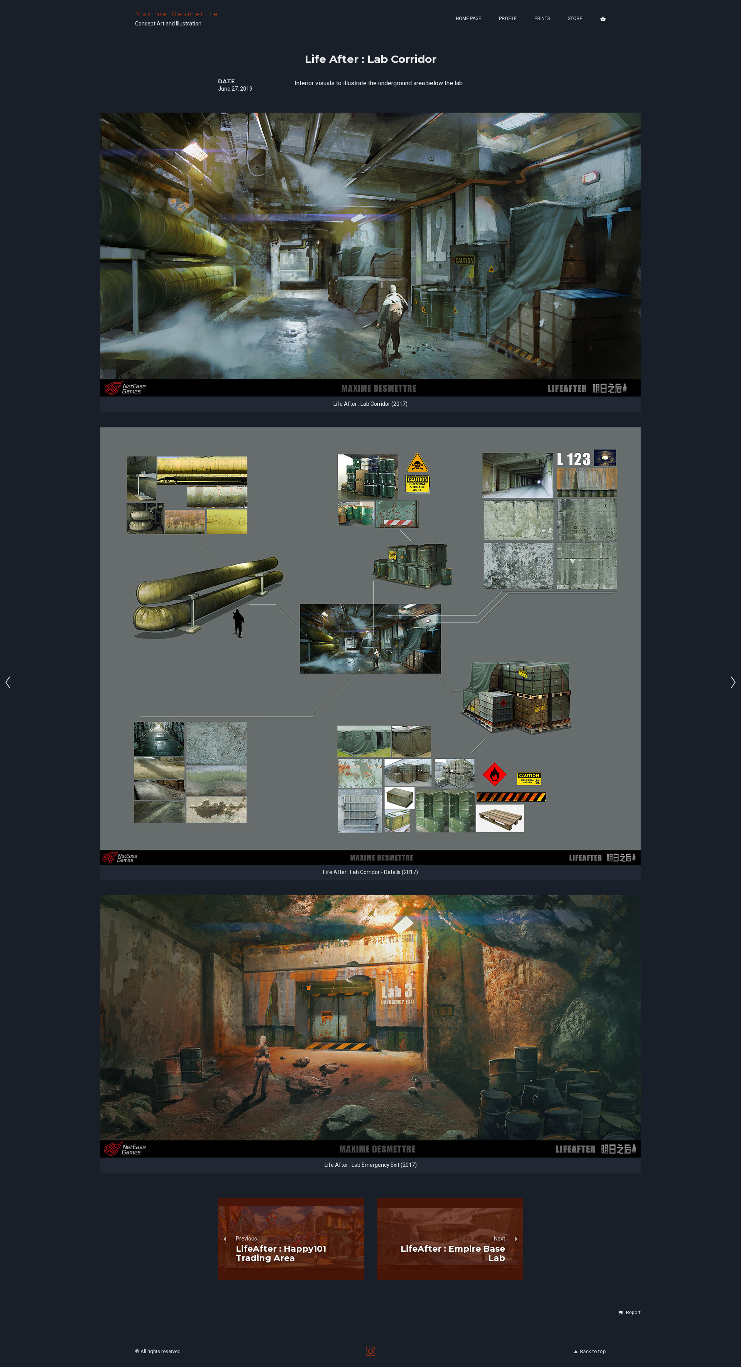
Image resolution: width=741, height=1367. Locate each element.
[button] (629, 1312)
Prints (542, 18)
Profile (508, 18)
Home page (468, 18)
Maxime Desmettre (177, 14)
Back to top (593, 1351)
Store (575, 18)
